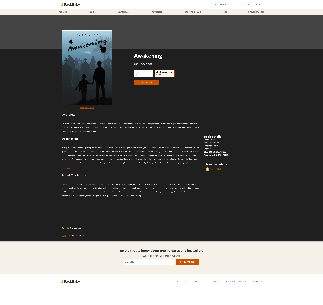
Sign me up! (187, 262)
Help (234, 4)
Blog (224, 12)
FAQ (177, 282)
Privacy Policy (255, 282)
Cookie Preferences (200, 282)
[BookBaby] (73, 4)
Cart (250, 4)
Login (242, 4)
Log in (64, 236)
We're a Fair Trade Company (219, 4)
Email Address (130, 262)
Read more (66, 168)
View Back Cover (87, 107)
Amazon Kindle (216, 169)
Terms (185, 282)
